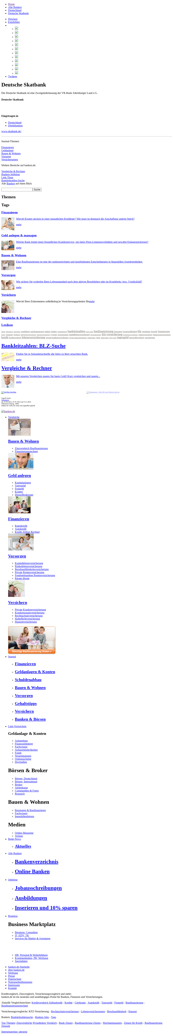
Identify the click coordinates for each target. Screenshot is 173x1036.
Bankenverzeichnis (36, 861)
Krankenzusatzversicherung (29, 612)
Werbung (13, 972)
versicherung (150, 337)
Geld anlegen (19, 475)
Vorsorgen (8, 275)
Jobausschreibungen (38, 888)
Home (11, 4)
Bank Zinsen (66, 1022)
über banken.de (16, 969)
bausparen (118, 331)
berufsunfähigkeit (130, 331)
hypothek (54, 335)
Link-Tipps (7, 177)
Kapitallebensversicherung (29, 563)
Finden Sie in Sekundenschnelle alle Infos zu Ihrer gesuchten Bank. (52, 353)
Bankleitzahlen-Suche (13, 180)
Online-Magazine (24, 832)
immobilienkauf (63, 335)
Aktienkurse (21, 787)
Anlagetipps (21, 740)
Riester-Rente (22, 578)
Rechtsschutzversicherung (29, 615)
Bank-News (14, 839)
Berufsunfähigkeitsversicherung (32, 569)
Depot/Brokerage (24, 494)
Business (13, 916)
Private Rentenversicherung (29, 572)
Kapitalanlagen (23, 482)
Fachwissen (21, 746)
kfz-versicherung (112, 334)
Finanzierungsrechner (26, 451)
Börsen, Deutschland (26, 778)
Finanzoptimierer (24, 743)
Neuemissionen (23, 755)
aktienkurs (9, 332)
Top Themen (8, 1022)
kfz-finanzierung (95, 335)
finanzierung (164, 331)
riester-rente (104, 338)
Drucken (12, 19)
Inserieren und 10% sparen (46, 908)
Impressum (14, 985)
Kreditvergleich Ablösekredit (47, 1002)
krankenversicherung (145, 335)
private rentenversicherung (78, 338)
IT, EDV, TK (22, 935)
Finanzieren (7, 147)
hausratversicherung (43, 335)
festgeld (154, 331)
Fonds (18, 752)
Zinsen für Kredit (133, 1022)
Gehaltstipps (26, 703)
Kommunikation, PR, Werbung (31, 958)
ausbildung (25, 331)
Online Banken (32, 871)
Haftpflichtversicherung (27, 618)
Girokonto (80, 1002)
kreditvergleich (15, 337)
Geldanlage (7, 150)
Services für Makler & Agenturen (32, 938)
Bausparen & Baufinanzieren (30, 810)
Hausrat (132, 1011)
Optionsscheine (23, 758)
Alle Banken (15, 7)
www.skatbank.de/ (11, 131)
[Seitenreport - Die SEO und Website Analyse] (102, 392)
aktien (3, 332)
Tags (53, 1017)
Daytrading (21, 762)
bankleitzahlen (76, 331)
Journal (12, 656)
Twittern (12, 76)
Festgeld (19, 488)
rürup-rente (112, 338)
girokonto (17, 335)
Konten (19, 491)
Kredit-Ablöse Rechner (27, 531)
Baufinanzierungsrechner (14, 1005)
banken (47, 331)
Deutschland (14, 10)
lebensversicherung (33, 337)
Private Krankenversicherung (30, 609)
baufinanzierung (104, 331)
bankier (54, 331)
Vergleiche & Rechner (13, 171)
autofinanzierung (37, 331)
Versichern (8, 295)
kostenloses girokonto (130, 335)
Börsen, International (26, 781)
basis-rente (89, 332)
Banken (11, 183)
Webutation (5, 400)
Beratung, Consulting (26, 932)
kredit (4, 337)
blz (139, 331)
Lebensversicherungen (93, 1011)
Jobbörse (13, 879)
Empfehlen (14, 22)
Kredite (68, 1002)
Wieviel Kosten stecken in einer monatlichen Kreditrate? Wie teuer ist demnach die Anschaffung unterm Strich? (75, 218)
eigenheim (146, 331)
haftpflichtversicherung (28, 335)
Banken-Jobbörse (10, 174)
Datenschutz (14, 979)
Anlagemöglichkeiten (26, 749)
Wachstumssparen (112, 1022)
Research (20, 793)
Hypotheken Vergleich (45, 1022)
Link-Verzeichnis (17, 726)
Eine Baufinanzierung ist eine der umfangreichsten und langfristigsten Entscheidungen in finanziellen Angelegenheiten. (79, 261)
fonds (3, 335)
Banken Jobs (42, 1017)
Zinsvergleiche (24, 1022)
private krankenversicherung (57, 337)
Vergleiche (13, 417)
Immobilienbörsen (24, 816)
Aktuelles (23, 846)
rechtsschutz (91, 338)
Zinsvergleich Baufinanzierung (31, 448)
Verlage (19, 836)
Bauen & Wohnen (11, 153)
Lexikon (7, 325)
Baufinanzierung (134, 1002)
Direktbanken (15, 125)
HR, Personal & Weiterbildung (31, 955)
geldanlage (9, 335)
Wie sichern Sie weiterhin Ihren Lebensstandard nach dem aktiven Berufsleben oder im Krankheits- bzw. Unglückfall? (79, 281)
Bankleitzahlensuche (22, 1017)
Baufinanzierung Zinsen (88, 1022)
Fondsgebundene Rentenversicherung (35, 575)
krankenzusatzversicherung (162, 335)
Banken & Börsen (30, 719)
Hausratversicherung (26, 621)
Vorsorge (6, 156)
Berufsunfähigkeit (116, 1011)
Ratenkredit (21, 525)
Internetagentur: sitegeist (14, 1031)
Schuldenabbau (28, 679)
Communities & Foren (27, 790)
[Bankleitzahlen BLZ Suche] (7, 360)
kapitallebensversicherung (79, 334)
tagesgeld (123, 337)
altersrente (17, 332)
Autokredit (20, 528)
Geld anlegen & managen (19, 235)
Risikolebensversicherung (28, 566)
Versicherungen (9, 159)
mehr (18, 224)
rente (98, 337)
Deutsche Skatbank (18, 13)
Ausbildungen (31, 898)
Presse (11, 976)
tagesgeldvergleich (136, 337)
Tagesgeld (20, 485)
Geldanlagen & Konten (35, 671)
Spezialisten (21, 961)
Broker (18, 784)
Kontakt (12, 988)
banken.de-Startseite (19, 966)
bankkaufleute (62, 332)
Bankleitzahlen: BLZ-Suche (33, 346)
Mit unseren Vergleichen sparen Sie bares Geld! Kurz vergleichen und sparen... (58, 376)
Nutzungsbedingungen (20, 982)
